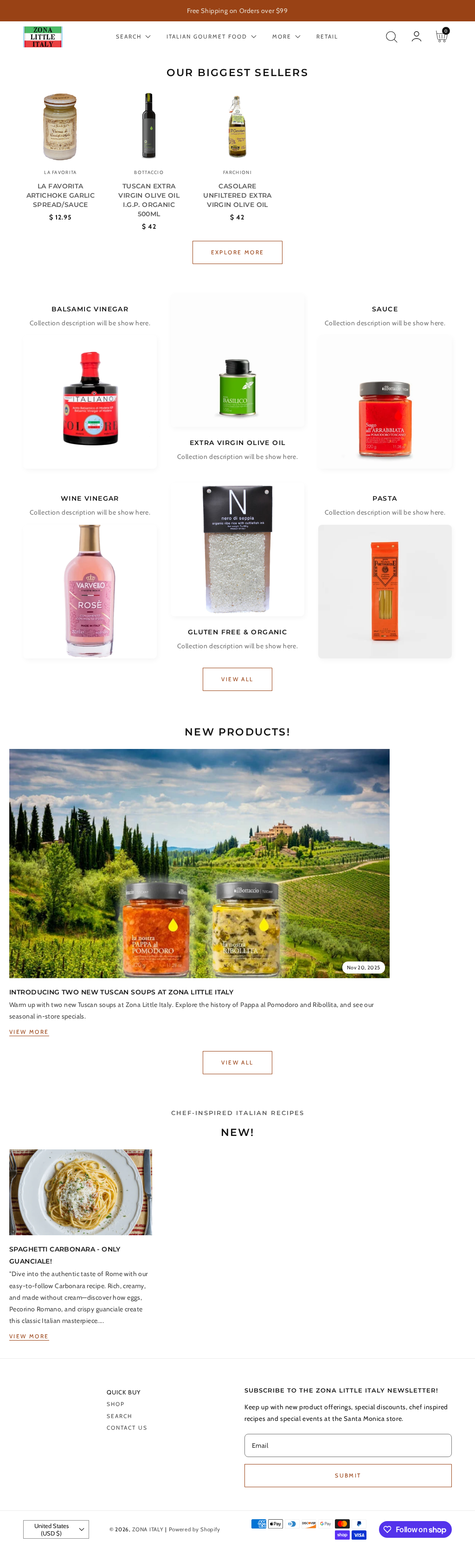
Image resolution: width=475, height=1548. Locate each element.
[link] (199, 863)
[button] (391, 36)
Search (119, 1416)
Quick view (60, 146)
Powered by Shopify (195, 1529)
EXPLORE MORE (237, 252)
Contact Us (127, 1427)
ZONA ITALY (147, 1529)
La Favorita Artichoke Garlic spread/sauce (60, 195)
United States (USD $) (51, 1529)
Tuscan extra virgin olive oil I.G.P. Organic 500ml (149, 200)
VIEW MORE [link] (29, 1031)
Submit (348, 1475)
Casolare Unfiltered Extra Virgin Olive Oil (237, 195)
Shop (116, 1403)
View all (237, 679)
